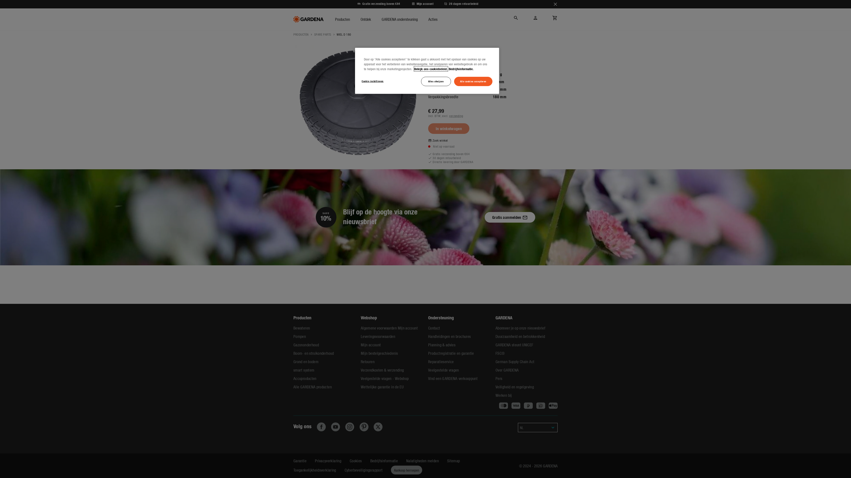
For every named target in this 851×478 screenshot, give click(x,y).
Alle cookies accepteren (473, 81)
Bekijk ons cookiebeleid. (431, 69)
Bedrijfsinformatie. (461, 69)
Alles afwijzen (436, 81)
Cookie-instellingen (373, 81)
